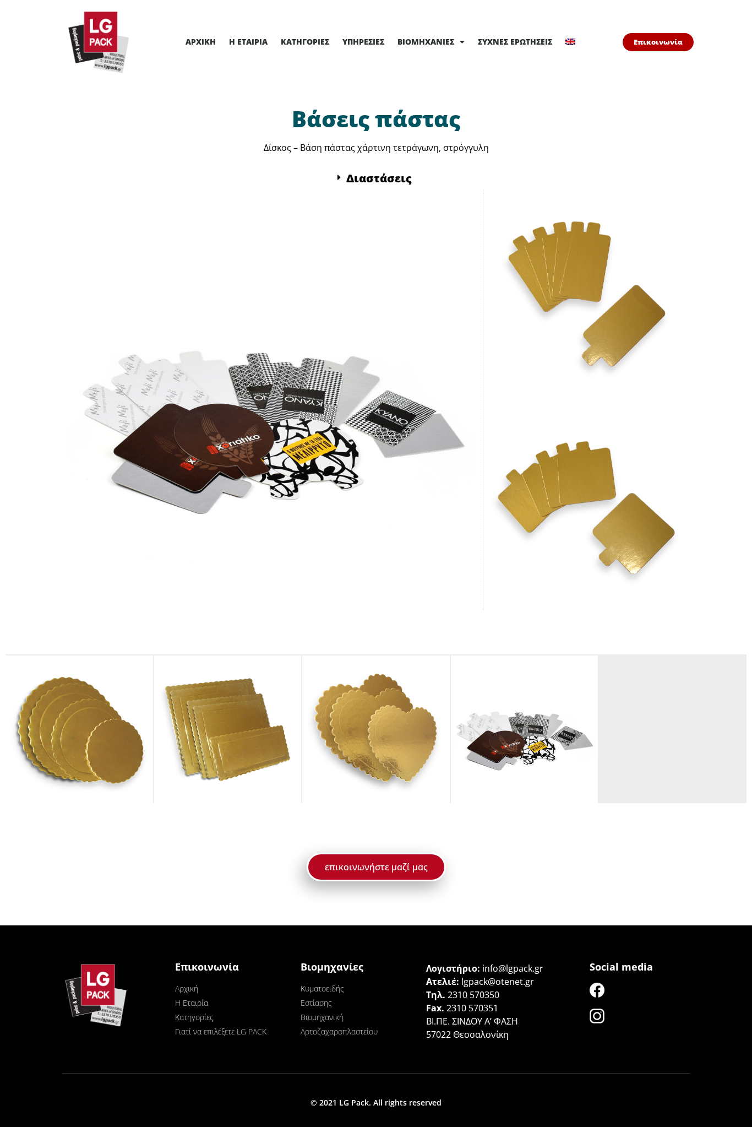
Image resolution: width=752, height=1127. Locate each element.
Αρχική (201, 41)
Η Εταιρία (248, 41)
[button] (376, 178)
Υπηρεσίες (363, 41)
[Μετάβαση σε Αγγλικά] (570, 42)
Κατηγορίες (305, 41)
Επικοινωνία (207, 966)
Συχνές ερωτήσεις (515, 41)
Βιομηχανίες (425, 41)
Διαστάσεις (379, 178)
